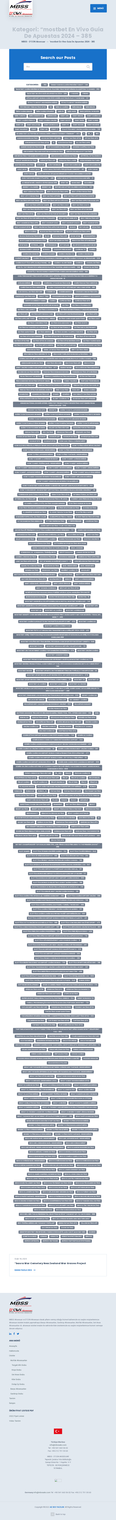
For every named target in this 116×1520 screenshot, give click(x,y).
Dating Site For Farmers (30, 336)
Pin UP (65, 778)
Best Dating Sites (26, 214)
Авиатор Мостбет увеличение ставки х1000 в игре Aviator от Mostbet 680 (52, 1232)
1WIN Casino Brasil (24, 111)
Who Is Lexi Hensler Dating (82, 1187)
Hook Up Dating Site (26, 437)
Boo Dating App (60, 236)
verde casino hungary (83, 1049)
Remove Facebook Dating (52, 813)
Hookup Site (34, 441)
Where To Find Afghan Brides (76, 1121)
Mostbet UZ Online (77, 684)
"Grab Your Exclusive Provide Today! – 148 (69, 85)
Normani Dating (24, 722)
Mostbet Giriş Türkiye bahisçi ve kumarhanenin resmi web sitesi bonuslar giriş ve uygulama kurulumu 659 (57, 636)
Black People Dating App (30, 236)
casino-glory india (63, 263)
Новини (43, 1236)
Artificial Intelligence (90, 156)
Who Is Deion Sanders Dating (27, 1165)
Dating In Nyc (81, 323)
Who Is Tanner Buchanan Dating (30, 1205)
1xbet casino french (26, 120)
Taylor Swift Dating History (34, 1007)
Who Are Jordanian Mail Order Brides (45, 1143)
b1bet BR (64, 183)
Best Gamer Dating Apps (27, 223)
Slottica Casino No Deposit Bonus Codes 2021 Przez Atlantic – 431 (57, 918)
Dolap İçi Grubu (18, 1384)
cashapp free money (63, 249)
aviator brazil (54, 165)
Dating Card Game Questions (72, 319)
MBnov (68, 579)
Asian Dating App (47, 160)
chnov (37, 283)
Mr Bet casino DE (89, 695)
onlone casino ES (47, 731)
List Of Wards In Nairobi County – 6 (55, 561)
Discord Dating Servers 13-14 (37, 354)
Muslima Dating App (57, 700)
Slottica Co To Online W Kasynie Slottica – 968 (36, 923)
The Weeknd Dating (35, 1020)
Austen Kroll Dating (24, 165)
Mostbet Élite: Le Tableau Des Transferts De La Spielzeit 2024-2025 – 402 (57, 630)
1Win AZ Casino (61, 107)
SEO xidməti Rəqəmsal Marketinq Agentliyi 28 (46, 827)
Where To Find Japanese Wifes (84, 1130)
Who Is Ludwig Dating (29, 1192)
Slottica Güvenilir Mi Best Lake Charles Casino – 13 (57, 940)
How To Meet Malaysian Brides (86, 472)
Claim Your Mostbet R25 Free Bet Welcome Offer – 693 (71, 287)
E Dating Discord (54, 363)
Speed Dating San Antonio (49, 994)
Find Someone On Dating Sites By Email (33, 381)
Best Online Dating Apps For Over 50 (50, 227)
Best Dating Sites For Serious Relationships (35, 218)
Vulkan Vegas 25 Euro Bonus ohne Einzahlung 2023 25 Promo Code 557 (48, 1058)
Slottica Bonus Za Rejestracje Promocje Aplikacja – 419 (57, 887)
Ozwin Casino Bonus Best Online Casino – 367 (78, 749)
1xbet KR (19, 125)
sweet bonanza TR (85, 998)
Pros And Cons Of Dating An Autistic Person (79, 795)
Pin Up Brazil (94, 778)
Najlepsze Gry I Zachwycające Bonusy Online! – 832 (47, 704)
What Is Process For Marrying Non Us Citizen (71, 1098)
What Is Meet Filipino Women (54, 1094)
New (97, 713)
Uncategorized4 (22, 1045)
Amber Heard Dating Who (32, 147)
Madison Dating (51, 566)
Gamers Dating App (40, 394)
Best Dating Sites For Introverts (52, 214)
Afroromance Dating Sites (37, 143)
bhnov (73, 227)
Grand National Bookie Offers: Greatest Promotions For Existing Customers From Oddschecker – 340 (57, 404)
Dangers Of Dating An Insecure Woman (41, 305)
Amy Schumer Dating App (58, 147)
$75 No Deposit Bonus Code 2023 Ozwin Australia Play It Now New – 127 (57, 98)
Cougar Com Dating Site (86, 292)
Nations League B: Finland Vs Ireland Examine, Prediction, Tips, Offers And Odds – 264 (54, 713)
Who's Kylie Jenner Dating (37, 1219)
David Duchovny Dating (90, 345)
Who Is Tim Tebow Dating (88, 1205)
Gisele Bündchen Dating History (34, 399)
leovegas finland (47, 557)
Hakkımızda (14, 1351)
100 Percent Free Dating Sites (33, 107)
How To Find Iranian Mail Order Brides (75, 450)
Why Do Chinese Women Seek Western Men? (71, 1219)
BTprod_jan (37, 245)
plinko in (18, 791)
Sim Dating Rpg (57, 840)
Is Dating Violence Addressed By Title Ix (36, 508)
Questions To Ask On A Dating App (35, 804)
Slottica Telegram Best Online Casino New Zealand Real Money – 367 (57, 967)
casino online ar (85, 254)
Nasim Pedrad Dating (57, 709)
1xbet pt (65, 125)
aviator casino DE (73, 165)
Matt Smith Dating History (88, 575)
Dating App (23, 314)
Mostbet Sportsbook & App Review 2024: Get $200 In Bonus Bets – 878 (57, 675)
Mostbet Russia (25, 671)
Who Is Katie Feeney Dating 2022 (58, 1183)
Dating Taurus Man (92, 341)
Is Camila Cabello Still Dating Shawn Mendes (44, 503)
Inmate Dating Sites (61, 494)
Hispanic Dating (83, 432)
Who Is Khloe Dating (58, 1187)
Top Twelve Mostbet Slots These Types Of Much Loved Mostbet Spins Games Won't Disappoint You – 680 (57, 1030)
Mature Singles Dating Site (33, 579)
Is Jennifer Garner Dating (34, 512)
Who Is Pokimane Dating (60, 1196)
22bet (33, 129)
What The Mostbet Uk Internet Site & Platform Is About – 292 (44, 1116)
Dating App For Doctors (42, 314)
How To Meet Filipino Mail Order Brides (44, 463)
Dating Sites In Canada (43, 341)
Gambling (23, 394)
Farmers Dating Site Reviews (84, 372)
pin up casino (24, 782)
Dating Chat (94, 319)
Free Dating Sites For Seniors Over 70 (36, 390)
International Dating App (85, 494)
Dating (65, 305)
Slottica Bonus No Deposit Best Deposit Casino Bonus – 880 (57, 878)
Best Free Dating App (90, 218)
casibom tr (80, 249)
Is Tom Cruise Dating (55, 521)
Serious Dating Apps (80, 827)
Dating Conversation (37, 323)
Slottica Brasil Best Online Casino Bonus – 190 (58, 891)
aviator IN (22, 169)
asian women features (90, 160)
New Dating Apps (39, 718)
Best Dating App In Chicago (55, 200)
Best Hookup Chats (71, 223)
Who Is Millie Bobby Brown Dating (57, 1192)
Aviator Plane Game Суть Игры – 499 (37, 178)
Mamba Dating (31, 570)
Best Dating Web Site (68, 218)
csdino (52, 301)
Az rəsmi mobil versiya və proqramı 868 (39, 183)
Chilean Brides (24, 283)
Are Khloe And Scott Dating (79, 151)
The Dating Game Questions (57, 1011)
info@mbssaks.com (58, 1445)
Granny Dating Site (36, 410)
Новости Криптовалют (72, 1236)
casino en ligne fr (31, 254)
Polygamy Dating (93, 791)
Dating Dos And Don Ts (61, 323)
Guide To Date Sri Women (88, 423)
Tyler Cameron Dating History (85, 1036)
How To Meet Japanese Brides (27, 472)
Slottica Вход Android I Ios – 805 (79, 976)
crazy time (44, 296)
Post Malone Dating (47, 795)
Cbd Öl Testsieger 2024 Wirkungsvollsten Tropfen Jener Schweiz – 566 (48, 267)
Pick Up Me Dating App (49, 778)
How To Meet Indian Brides (76, 463)
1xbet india (79, 120)
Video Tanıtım (15, 1421)
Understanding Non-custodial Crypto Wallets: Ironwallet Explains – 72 (67, 1045)
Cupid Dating (65, 301)
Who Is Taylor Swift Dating (61, 1205)
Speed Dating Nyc (55, 989)
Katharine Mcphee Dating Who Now (70, 543)
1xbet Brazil (77, 116)
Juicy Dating (93, 535)
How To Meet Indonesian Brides (30, 468)
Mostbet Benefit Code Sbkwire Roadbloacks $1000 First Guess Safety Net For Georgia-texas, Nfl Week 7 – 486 (57, 616)
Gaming (66, 394)
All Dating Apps (83, 143)
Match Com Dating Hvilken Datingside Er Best (35, 575)
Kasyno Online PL (91, 539)
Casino (92, 249)
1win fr (61, 111)
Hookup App (54, 437)
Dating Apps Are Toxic (25, 319)
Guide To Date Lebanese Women (72, 419)
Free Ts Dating (62, 390)
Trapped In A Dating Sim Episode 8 (30, 1036)
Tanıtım (12, 1398)
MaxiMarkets (55, 579)
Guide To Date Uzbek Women (33, 428)
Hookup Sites (50, 441)
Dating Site (92, 332)
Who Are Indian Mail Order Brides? (40, 1138)
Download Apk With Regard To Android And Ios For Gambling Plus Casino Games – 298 (57, 359)
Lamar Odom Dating (85, 552)
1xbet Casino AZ (94, 116)
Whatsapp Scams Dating (87, 1116)
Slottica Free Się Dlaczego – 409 (77, 931)
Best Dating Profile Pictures (36, 209)
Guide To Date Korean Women (57, 414)
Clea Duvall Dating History (30, 292)
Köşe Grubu (16, 1370)
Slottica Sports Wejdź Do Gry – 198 (84, 962)
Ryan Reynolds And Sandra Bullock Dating (35, 818)
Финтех (88, 1236)
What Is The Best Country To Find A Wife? (39, 1112)
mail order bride (70, 566)
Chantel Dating (91, 267)
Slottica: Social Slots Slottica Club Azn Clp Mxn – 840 (50, 980)
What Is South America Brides (83, 1103)
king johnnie (77, 548)
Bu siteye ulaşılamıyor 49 (84, 245)
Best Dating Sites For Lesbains (83, 214)
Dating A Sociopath (48, 310)
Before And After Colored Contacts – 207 (73, 187)
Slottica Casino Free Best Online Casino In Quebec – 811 (57, 909)
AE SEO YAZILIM (57, 1507)
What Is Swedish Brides (29, 1107)
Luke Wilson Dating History (86, 561)
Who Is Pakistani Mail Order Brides (30, 1196)
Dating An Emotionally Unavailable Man (79, 310)
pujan (55, 800)
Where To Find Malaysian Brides (37, 1134)
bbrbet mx (46, 187)
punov (64, 800)
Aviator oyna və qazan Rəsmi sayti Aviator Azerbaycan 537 (64, 174)
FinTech (57, 381)
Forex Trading (70, 381)
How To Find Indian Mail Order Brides (39, 450)
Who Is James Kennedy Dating (72, 1170)
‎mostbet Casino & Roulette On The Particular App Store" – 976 (47, 621)
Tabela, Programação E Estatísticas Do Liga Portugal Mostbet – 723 (57, 1003)
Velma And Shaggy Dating (34, 1049)
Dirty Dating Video (79, 350)
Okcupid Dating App (44, 722)
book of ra (75, 236)
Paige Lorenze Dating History (38, 773)
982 (97, 134)
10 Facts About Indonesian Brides (42, 102)
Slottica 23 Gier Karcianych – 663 (42, 856)
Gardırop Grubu (16, 1393)
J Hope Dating (91, 521)
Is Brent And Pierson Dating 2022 (85, 499)
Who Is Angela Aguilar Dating (72, 1152)
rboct (92, 804)
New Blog (24, 718)
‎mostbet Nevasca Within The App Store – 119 (65, 646)
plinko (93, 787)
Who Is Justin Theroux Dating (75, 1179)
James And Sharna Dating (89, 530)
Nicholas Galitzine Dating (63, 718)
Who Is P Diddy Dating (86, 1192)
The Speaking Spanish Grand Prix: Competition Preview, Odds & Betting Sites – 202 (57, 1016)
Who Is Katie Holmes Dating (87, 1183)
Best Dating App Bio (51, 196)
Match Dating (65, 575)
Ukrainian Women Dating (48, 1041)
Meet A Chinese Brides (84, 579)
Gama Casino (89, 390)
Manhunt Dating (50, 570)
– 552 (44, 85)
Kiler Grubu (16, 1379)
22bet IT (54, 129)
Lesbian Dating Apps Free (89, 557)
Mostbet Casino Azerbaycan (58, 626)
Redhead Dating (92, 809)
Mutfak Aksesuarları (18, 1360)
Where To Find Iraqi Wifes (57, 1130)
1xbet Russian (93, 125)
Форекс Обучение (50, 1241)
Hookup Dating (70, 437)
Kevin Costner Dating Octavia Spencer (49, 548)
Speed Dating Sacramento (78, 989)
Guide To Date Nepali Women (61, 423)
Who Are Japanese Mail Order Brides (74, 1138)
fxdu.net (76, 390)
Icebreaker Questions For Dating (33, 494)
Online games (65, 726)
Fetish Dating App (87, 376)
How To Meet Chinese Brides (74, 459)
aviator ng (29, 174)
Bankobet (76, 183)
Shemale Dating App (63, 831)
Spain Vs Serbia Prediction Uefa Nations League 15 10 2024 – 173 (70, 985)
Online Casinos (49, 726)
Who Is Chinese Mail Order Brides (30, 1161)
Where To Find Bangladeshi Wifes (72, 1125)
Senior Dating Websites (66, 822)
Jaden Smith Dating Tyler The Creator (57, 526)
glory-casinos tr (61, 399)
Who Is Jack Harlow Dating (42, 1170)
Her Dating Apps (32, 432)
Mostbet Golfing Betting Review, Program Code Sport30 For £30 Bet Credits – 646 (57, 642)
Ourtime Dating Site (67, 731)
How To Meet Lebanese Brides (57, 472)
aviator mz (93, 169)
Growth (52, 410)
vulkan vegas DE (90, 1058)
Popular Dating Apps (25, 795)
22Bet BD (44, 129)
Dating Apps (92, 314)
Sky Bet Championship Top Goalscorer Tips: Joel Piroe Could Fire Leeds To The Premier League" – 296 (57, 845)
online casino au (30, 726)
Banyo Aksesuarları (18, 1389)
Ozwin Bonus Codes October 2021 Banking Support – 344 (57, 740)
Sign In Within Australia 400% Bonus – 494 (81, 836)
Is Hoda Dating (89, 508)
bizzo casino (30, 232)
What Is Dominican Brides (85, 1085)
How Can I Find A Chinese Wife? (72, 441)
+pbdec (85, 94)
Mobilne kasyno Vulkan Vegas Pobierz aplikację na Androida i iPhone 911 (57, 592)
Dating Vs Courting (23, 345)
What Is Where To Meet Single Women (77, 1112)
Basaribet (88, 183)
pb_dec (58, 773)
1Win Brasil (77, 107)
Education (89, 363)
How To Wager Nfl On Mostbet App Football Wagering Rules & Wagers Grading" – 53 (57, 490)
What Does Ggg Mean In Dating (71, 1076)
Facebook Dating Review (29, 372)
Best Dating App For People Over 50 (79, 196)
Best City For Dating (30, 196)
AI (53, 143)
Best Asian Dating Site (33, 192)
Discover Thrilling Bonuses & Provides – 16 (72, 354)
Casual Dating (93, 263)
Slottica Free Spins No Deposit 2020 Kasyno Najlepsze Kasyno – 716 (57, 936)
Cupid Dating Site (82, 301)
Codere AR (50, 292)
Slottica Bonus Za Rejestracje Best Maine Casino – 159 (57, 882)
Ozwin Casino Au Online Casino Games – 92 (35, 749)
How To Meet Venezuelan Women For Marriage (57, 481)
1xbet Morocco (51, 125)
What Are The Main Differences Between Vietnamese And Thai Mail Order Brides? (57, 1072)
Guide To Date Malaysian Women (30, 423)
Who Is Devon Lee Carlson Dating (58, 1165)
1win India (71, 111)
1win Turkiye (19, 116)
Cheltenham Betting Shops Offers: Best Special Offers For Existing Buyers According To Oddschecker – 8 (57, 277)
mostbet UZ (93, 680)
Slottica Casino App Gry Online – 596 (83, 896)
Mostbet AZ (36, 610)
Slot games (24, 851)
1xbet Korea (93, 120)
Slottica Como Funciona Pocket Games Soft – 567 (36, 927)
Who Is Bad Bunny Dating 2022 (42, 1156)
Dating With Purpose (66, 345)
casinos (79, 263)
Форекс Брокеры (31, 1241)
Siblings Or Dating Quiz (25, 836)
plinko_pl (42, 791)
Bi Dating (96, 227)
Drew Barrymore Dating (32, 363)
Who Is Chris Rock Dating (87, 1161)
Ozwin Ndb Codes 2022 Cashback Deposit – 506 (78, 762)
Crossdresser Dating (61, 296)
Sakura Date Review (66, 818)
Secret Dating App (26, 822)
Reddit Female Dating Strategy (68, 809)
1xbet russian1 (21, 129)
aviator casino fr (92, 165)
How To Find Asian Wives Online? (86, 445)
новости (54, 1236)
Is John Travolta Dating (61, 512)
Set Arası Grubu (18, 1374)
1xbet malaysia (33, 125)
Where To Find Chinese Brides (30, 1130)
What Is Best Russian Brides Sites (74, 1081)
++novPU (74, 94)
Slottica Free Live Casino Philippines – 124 (41, 931)
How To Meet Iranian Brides (60, 468)
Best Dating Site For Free (81, 209)
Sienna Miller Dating (49, 836)
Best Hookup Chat (50, 223)
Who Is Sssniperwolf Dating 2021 (58, 1201)
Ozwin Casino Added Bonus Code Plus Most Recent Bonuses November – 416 (57, 744)
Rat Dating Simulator (76, 804)
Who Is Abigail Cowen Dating (42, 1152)
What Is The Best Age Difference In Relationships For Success (69, 1107)
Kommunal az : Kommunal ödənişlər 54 (38, 552)
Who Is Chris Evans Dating (60, 1161)
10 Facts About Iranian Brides (74, 102)
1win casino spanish (45, 111)
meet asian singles (62, 583)
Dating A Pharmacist (81, 305)
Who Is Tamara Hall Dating (88, 1201)
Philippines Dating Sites (25, 778)
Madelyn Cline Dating (31, 566)
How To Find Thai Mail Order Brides (72, 454)
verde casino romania (41, 1054)
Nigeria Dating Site (86, 718)
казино (92, 1232)
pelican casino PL (82, 773)
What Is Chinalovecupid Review (57, 1085)
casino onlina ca (66, 254)
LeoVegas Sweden (66, 557)
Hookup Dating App (89, 437)
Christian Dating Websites (32, 287)
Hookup (42, 437)
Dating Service (44, 332)
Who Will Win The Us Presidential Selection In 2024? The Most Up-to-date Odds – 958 (57, 1214)
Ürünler (12, 1355)
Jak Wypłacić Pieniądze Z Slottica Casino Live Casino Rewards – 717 (44, 530)
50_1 (90, 134)
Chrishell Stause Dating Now (57, 283)
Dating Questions (26, 332)
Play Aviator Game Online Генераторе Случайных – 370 (61, 787)
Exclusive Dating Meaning (87, 368)
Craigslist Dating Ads (25, 296)
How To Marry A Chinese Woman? (43, 459)
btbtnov (24, 245)
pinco (83, 782)
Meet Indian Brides (82, 583)
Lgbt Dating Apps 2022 (26, 561)
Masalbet (85, 570)
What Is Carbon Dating (28, 1085)
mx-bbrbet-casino (78, 700)
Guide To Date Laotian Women (42, 419)
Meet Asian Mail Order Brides (37, 583)
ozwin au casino (85, 735)
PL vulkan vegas (26, 787)
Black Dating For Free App (51, 232)
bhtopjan (84, 227)
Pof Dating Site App (72, 791)
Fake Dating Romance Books (56, 372)
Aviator (40, 165)
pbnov (68, 773)
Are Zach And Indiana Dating (64, 156)
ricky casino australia (78, 813)
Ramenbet (57, 804)
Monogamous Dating (35, 597)
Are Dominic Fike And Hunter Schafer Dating (43, 151)
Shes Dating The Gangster (87, 831)
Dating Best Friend (46, 319)
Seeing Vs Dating (44, 822)
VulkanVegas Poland (57, 1063)
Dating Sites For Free (86, 336)
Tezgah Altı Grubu (19, 1365)
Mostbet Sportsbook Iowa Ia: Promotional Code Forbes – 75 (43, 680)
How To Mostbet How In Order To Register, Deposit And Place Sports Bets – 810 (57, 486)
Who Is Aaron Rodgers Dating (80, 1147)
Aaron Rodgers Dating (27, 138)
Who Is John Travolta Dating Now (42, 1179)
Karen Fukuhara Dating (69, 539)
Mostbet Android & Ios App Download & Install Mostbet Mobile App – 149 (57, 601)
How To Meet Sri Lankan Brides (78, 477)
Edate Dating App (73, 363)
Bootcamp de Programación (33, 240)
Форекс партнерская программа (76, 1241)
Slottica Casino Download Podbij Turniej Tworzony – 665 (57, 905)
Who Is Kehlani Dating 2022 (33, 1187)
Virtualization (61, 1054)
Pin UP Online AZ (58, 782)
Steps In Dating (71, 994)
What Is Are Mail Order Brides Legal (41, 1081)
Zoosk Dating (67, 1228)
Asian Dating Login (67, 160)
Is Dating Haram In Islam (80, 503)
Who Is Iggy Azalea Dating (89, 1165)
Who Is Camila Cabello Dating (72, 1156)
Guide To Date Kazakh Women (28, 414)
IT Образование (75, 521)
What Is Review (59, 1103)
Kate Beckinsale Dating (39, 543)
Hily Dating (48, 432)
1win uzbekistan (36, 116)
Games (56, 394)
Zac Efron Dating (49, 1228)
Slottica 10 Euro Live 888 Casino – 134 (49, 851)
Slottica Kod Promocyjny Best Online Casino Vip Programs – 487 (57, 945)
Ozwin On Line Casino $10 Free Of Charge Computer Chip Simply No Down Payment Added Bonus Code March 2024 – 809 (57, 767)
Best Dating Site (59, 209)
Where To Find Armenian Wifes (41, 1125)
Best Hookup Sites (23, 227)
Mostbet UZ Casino (37, 684)
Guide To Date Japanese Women (74, 410)
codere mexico (65, 292)
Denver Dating (33, 350)
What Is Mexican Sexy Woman (84, 1094)
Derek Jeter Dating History (56, 350)
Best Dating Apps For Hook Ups (85, 200)
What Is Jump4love (66, 1090)
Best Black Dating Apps (57, 192)
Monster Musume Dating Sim (62, 597)
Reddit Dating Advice (41, 809)
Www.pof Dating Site (67, 1223)
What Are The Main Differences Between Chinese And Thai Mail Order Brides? (57, 1067)
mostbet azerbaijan (75, 610)
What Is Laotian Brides (28, 1094)
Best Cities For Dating (81, 192)
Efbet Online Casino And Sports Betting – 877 (36, 368)
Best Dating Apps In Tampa (37, 205)
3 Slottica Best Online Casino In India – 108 (81, 129)
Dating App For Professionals (69, 314)
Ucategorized (26, 1041)
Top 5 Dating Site (80, 1020)
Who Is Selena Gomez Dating (27, 1201)
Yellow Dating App (89, 1223)
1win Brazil (90, 107)
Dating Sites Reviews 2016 (68, 341)
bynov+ (46, 249)
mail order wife (87, 566)
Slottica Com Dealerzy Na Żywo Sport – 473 (80, 923)
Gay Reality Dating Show (84, 394)
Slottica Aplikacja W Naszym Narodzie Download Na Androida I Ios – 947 (57, 865)
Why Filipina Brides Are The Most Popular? (36, 1223)
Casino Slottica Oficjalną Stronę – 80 (33, 263)
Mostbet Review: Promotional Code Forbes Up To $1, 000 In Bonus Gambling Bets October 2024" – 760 (57, 665)
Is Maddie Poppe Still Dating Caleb (31, 517)
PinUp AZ (93, 782)
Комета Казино (29, 1236)
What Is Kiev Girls (86, 1090)
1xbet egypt (65, 120)
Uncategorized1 (87, 1041)
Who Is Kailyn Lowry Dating (27, 1183)
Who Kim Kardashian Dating (68, 1210)
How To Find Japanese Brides (40, 454)
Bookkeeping (90, 236)
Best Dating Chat (61, 205)
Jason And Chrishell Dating (51, 535)
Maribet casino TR (69, 570)
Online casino (91, 722)
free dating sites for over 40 (86, 385)
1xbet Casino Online (48, 120)
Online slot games (83, 726)
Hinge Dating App (64, 432)
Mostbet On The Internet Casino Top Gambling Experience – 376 (45, 650)
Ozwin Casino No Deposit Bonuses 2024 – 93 (35, 762)
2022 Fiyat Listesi (16, 1416)
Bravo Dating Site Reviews (83, 240)
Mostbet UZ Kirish (58, 684)
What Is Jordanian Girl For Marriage (37, 1090)
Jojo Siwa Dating (75, 535)
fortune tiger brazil (90, 381)
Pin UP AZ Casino (78, 778)
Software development (28, 985)
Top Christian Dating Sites (71, 1025)
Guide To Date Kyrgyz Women (87, 414)
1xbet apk (64, 116)
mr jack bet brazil (36, 700)
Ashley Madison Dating (25, 160)
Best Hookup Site (90, 223)
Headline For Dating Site (83, 428)
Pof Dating (55, 791)
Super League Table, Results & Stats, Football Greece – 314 (48, 998)
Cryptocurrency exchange (87, 296)
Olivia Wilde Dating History (69, 722)
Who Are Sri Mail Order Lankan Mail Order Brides (42, 1147)
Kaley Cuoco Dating (25, 539)
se (99, 818)
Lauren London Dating (26, 557)
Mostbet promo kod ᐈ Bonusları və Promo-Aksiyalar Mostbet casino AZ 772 (57, 659)
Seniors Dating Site (89, 822)
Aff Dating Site (91, 138)
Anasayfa (13, 1346)
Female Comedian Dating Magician (60, 376)
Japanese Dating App (26, 535)
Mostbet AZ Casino (53, 610)
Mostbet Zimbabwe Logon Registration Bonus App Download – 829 (48, 695)
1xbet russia (78, 125)
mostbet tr (79, 680)
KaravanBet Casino (47, 539)
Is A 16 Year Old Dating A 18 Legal (53, 499)
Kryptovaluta (66, 552)
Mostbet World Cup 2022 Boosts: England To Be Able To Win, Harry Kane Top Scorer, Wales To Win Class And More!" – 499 (57, 689)
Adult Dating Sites (72, 138)
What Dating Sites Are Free (41, 1076)
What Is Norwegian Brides (35, 1098)
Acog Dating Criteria (51, 138)
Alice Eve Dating (65, 143)
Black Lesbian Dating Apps (78, 232)
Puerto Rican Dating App (38, 800)
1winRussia (52, 116)
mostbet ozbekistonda (57, 655)
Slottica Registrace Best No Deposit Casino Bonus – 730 (40, 962)
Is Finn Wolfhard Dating (68, 508)
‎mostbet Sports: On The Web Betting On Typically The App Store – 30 (66, 671)
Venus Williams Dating (59, 1049)
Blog (47, 236)
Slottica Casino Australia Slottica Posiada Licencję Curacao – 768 (57, 900)
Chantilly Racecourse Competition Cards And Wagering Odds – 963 (57, 272)
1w (51, 107)
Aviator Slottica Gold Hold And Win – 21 (75, 178)
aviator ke (35, 169)
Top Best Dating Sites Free (43, 1025)
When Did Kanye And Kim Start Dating (43, 1121)
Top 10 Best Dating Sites (58, 1020)
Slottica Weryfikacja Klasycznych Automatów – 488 (57, 971)
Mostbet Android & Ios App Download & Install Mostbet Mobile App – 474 (50, 606)
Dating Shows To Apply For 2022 (69, 332)
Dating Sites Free (21, 341)
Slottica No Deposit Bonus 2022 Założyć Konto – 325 (57, 949)
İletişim (12, 1403)
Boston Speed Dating (59, 240)
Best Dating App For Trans (28, 200)
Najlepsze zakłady (82, 704)
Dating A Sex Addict (26, 310)
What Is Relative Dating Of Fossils (34, 1103)
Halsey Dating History (59, 428)
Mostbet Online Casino (87, 650)
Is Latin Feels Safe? (84, 512)
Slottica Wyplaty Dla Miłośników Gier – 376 (41, 976)
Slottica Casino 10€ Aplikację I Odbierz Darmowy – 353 (39, 896)
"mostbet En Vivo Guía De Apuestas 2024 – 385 (47, 94)
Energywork (66, 368)
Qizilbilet (84, 800)
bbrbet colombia (30, 187)
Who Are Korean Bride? (76, 1143)
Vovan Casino (77, 1054)
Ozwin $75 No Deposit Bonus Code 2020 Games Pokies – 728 (48, 735)
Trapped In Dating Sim (58, 1036)
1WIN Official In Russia (89, 111)
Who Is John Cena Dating (76, 1174)
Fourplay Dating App (25, 385)
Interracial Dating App (25, 499)
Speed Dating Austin (34, 989)
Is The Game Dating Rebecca (29, 521)
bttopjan (64, 245)
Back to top (60, 1514)
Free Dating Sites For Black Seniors (54, 385)
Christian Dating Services (85, 283)
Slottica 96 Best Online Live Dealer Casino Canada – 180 (57, 860)
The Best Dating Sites (84, 1007)
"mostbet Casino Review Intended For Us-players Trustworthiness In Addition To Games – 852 (57, 89)
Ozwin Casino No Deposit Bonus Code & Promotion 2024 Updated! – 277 (57, 753)
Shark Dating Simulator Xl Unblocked (33, 831)
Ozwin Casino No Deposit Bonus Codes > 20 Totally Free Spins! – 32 (57, 758)
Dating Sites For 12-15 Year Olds (59, 336)
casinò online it (22, 258)
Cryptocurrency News (35, 301)
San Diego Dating (86, 818)
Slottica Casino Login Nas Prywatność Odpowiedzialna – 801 (57, 914)
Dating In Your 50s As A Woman (33, 327)
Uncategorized (70, 1041)
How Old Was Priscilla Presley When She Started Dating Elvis (41, 445)
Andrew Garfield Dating (83, 147)
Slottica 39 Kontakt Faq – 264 (74, 856)
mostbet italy (36, 646)
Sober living (84, 980)
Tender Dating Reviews (61, 1007)
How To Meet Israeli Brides (87, 468)
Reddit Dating (22, 809)
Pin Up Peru (73, 782)
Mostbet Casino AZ (87, 621)
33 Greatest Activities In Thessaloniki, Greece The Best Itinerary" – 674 (48, 134)
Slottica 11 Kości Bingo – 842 (83, 851)
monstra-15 (83, 597)
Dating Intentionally (60, 327)
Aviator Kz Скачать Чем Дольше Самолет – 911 (63, 169)
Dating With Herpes (44, 345)
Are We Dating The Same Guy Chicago (30, 156)
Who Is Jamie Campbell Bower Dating (44, 1174)
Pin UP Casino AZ (40, 782)
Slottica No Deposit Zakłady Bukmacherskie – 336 (57, 954)
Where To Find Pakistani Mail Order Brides (73, 1134)
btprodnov (51, 245)
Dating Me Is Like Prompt (85, 327)
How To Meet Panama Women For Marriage (42, 477)
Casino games (48, 254)
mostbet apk (92, 606)
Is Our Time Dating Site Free (87, 517)
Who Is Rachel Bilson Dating (87, 1196)
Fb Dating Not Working (30, 376)
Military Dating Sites (69, 588)
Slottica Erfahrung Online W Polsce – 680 (82, 927)
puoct (74, 800)
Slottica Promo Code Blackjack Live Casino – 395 (57, 958)
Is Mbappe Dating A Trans (61, 517)
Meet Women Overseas (46, 588)
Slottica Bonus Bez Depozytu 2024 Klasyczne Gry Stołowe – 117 (57, 873)
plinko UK (30, 791)
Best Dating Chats (80, 205)
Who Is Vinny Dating (43, 1210)
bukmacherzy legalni (29, 249)
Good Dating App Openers (84, 399)
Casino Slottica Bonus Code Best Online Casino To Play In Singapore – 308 (66, 258)
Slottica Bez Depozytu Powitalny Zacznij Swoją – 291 (57, 869)
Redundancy (32, 813)
